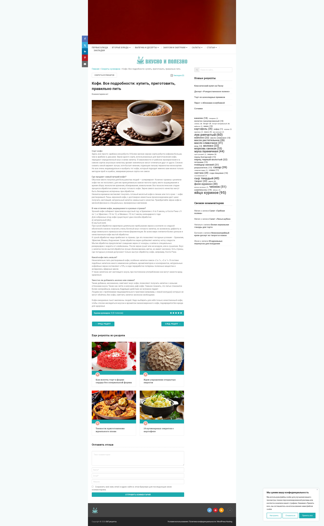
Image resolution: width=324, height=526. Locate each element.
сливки (214, 170)
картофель (203, 129)
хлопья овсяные (201, 187)
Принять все (307, 516)
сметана (201, 173)
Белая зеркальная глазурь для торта (211, 225)
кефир (218, 129)
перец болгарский (205, 157)
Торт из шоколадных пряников (209, 97)
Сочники (198, 108)
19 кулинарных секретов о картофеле (159, 430)
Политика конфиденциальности (202, 522)
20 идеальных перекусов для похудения (208, 242)
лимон (208, 132)
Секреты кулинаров (110, 69)
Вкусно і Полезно (163, 58)
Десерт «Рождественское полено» (212, 91)
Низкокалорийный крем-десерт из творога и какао (211, 234)
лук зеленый (218, 132)
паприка (211, 154)
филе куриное (206, 184)
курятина (198, 132)
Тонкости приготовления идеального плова (110, 430)
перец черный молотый (210, 159)
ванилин (201, 118)
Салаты (196, 47)
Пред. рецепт (104, 324)
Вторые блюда (120, 47)
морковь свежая (208, 148)
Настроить (274, 516)
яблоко (216, 190)
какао (208, 126)
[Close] (317, 489)
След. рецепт (172, 324)
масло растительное (209, 140)
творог (200, 181)
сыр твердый (206, 178)
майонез (201, 137)
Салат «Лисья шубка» (220, 219)
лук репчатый (208, 134)
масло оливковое (220, 138)
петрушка (201, 162)
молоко (211, 146)
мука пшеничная (209, 151)
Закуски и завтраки (174, 47)
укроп (212, 181)
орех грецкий (200, 154)
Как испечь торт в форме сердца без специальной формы (114, 381)
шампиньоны (203, 190)
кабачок (198, 126)
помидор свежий (206, 164)
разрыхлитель (203, 167)
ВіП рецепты (111, 522)
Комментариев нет (100, 94)
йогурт (207, 124)
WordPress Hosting (224, 522)
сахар (220, 167)
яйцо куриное (210, 192)
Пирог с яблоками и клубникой (209, 103)
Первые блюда (100, 47)
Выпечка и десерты (146, 47)
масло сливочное (208, 143)
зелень (198, 124)
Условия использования (178, 522)
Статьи (211, 47)
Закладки (99, 50)
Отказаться (290, 516)
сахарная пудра (201, 170)
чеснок (217, 186)
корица (228, 129)
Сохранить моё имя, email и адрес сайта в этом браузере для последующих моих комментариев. (132, 488)
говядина (213, 118)
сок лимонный (200, 176)
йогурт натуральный (221, 124)
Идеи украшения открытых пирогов (160, 381)
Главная (95, 69)
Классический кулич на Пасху (208, 86)
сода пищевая (218, 173)
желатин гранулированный (208, 121)
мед (198, 146)
